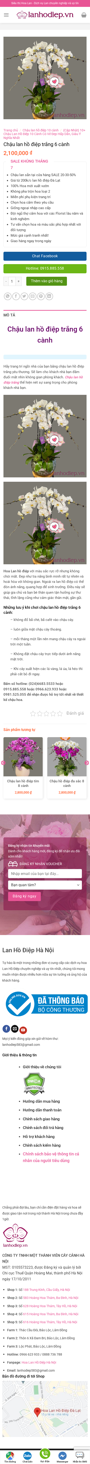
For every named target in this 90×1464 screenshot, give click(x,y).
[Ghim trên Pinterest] (41, 296)
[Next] (86, 772)
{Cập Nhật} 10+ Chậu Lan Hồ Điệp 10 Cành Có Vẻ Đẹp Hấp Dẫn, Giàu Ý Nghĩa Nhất (44, 134)
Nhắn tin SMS (80, 1461)
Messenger (62, 1461)
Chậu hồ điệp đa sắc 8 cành (67, 783)
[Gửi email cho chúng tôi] (15, 1029)
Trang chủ (10, 130)
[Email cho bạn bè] (32, 296)
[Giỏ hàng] (84, 15)
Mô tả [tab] (9, 315)
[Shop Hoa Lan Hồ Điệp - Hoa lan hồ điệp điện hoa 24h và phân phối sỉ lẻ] (45, 15)
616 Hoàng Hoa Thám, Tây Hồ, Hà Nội (50, 1322)
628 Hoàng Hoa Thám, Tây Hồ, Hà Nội (50, 1306)
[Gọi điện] (45, 1454)
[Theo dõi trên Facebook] (6, 1029)
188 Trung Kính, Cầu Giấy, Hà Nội (46, 1290)
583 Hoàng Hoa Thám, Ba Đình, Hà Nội (50, 1298)
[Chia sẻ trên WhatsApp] (8, 296)
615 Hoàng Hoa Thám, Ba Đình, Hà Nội (50, 1314)
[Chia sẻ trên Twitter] (24, 296)
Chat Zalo (28, 1461)
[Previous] (3, 772)
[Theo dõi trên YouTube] (23, 1030)
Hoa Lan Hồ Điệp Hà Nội (39, 1362)
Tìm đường (10, 1461)
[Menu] (6, 14)
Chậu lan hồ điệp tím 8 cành (23, 783)
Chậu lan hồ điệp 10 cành (41, 130)
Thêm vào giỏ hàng (47, 281)
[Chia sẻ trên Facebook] (16, 296)
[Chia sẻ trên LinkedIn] (49, 296)
